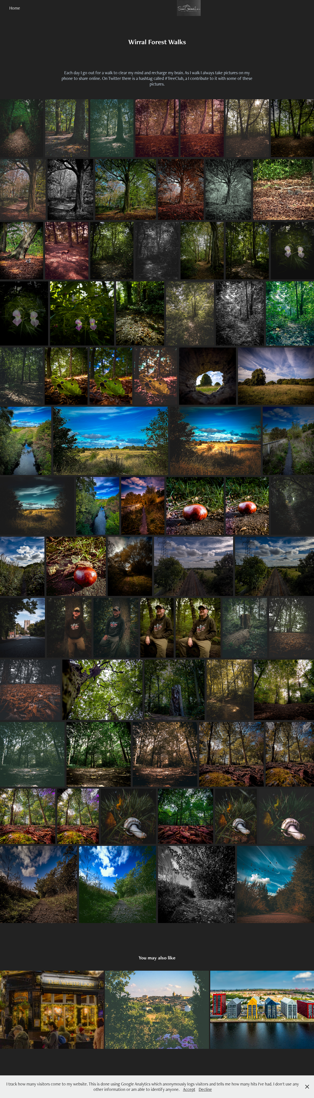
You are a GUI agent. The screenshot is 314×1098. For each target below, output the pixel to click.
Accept (189, 1089)
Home (14, 8)
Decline (205, 1089)
